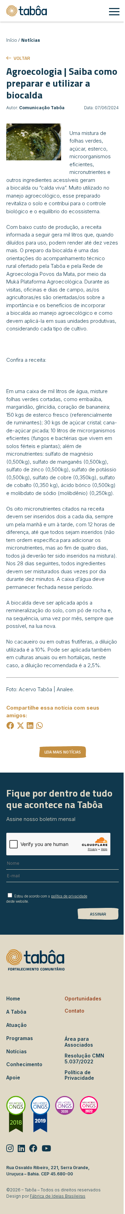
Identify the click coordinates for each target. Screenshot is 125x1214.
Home (13, 998)
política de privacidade (69, 896)
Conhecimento (24, 1064)
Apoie (13, 1077)
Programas (19, 1038)
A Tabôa (16, 1012)
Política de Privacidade (79, 1075)
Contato (74, 1011)
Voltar (22, 58)
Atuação (16, 1025)
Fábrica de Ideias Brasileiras (57, 1196)
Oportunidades (83, 998)
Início (11, 39)
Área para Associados (79, 1042)
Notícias (30, 39)
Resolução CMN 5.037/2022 (84, 1058)
